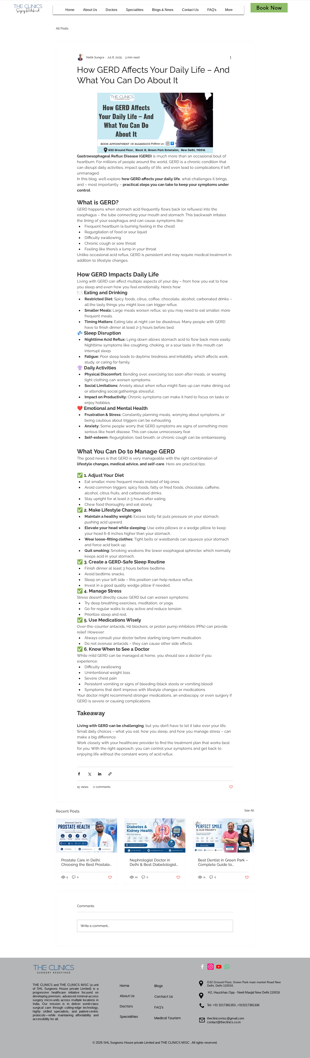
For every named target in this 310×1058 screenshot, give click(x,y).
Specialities (129, 1016)
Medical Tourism (167, 1018)
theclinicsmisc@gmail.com (225, 1018)
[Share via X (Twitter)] (89, 774)
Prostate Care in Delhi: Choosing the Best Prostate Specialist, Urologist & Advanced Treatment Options (85, 862)
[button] (269, 7)
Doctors (126, 1006)
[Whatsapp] (227, 967)
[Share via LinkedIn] (100, 774)
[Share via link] (110, 774)
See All (249, 810)
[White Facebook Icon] (202, 967)
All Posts (62, 28)
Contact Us (163, 996)
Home (124, 985)
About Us (127, 996)
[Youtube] (219, 967)
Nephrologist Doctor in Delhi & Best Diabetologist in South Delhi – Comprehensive (153, 862)
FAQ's (158, 1007)
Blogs (158, 985)
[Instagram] (211, 967)
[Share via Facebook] (79, 774)
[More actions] (230, 57)
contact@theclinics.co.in (224, 1022)
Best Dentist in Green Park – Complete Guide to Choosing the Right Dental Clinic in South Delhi (223, 862)
